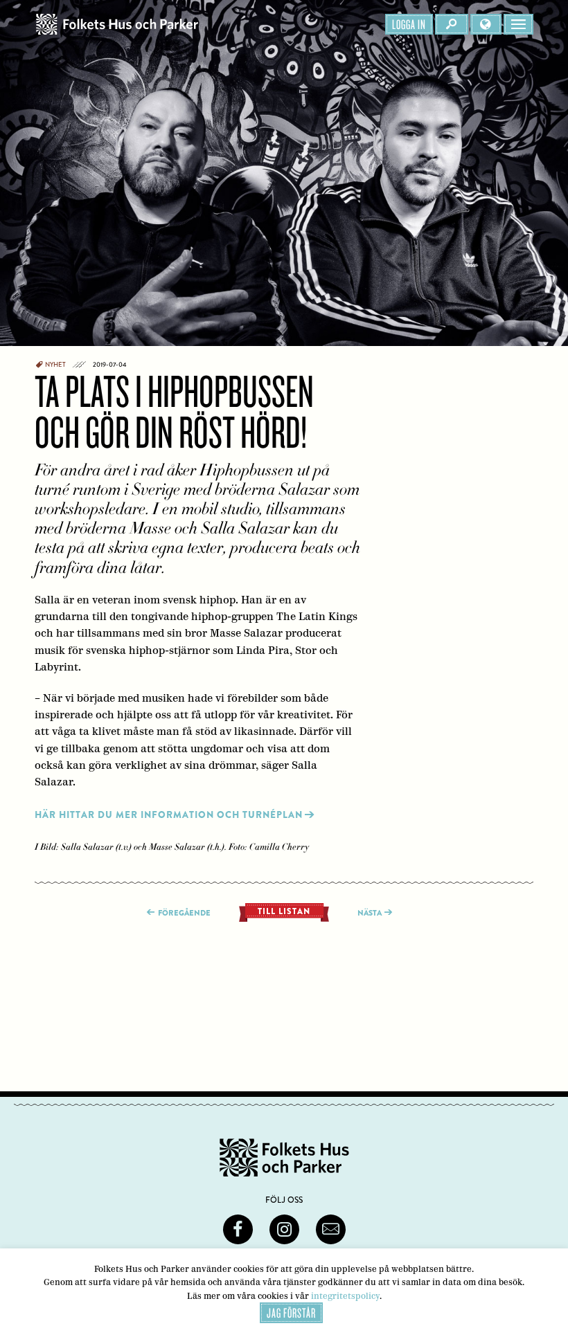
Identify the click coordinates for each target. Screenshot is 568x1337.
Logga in (409, 24)
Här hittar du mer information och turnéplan (169, 814)
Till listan (284, 911)
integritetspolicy (345, 1296)
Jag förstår (291, 1312)
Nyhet (55, 365)
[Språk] (486, 24)
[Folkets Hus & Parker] (117, 24)
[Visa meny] (518, 24)
